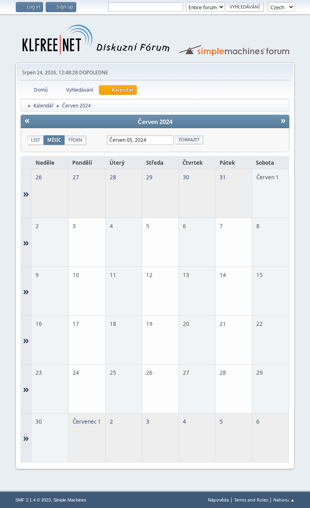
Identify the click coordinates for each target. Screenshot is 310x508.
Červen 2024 (155, 122)
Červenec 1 (87, 421)
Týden (75, 140)
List (35, 140)
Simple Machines (69, 500)
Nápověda (218, 500)
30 (186, 177)
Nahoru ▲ (284, 500)
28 (113, 177)
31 (223, 177)
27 (76, 177)
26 (39, 177)
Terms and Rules (251, 500)
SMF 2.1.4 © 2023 (33, 500)
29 (149, 177)
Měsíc (54, 140)
